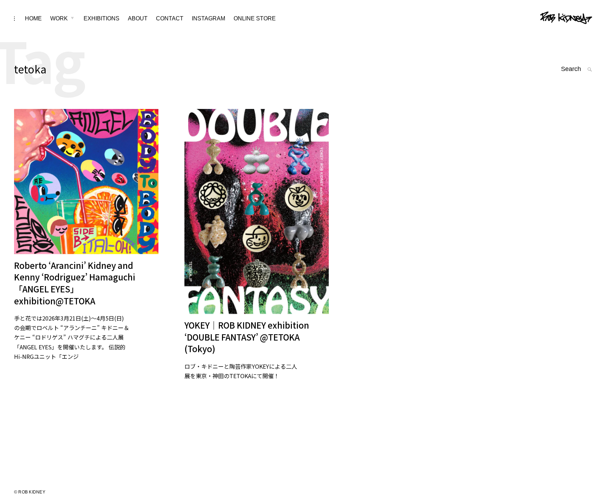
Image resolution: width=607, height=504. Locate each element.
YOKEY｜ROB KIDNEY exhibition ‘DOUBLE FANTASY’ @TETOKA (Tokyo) (246, 337)
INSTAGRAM (208, 18)
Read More (177, 210)
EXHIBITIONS (101, 18)
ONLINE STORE (255, 18)
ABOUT (138, 18)
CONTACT (169, 18)
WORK (59, 18)
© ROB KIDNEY (29, 492)
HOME (33, 18)
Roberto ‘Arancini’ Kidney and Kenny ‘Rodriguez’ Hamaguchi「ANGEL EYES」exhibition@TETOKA (74, 283)
